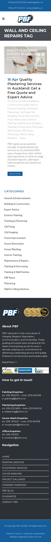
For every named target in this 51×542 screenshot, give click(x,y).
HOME (5, 456)
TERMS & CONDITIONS (34, 533)
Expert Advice (30, 104)
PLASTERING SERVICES (14, 468)
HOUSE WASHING (12, 473)
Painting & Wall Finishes (16, 272)
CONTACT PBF (10, 502)
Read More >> (9, 362)
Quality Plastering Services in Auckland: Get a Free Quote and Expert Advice (25, 88)
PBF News (27, 130)
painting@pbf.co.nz (35, 2)
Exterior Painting (17, 108)
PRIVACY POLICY (14, 533)
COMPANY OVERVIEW (14, 485)
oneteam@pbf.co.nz (34, 8)
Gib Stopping (11, 232)
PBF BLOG (8, 490)
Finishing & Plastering (15, 220)
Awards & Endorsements (17, 198)
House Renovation (17, 119)
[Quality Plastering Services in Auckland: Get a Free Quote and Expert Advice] (25, 60)
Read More (15, 174)
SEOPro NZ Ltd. (34, 537)
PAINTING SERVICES (13, 462)
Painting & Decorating (19, 126)
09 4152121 (19, 8)
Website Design (17, 537)
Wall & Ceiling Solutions (16, 289)
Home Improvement (28, 115)
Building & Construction (17, 203)
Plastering (13, 134)
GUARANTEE (9, 496)
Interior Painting (13, 254)
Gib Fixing (25, 112)
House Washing (12, 249)
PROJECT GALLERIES (13, 479)
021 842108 (20, 2)
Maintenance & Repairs (29, 123)
